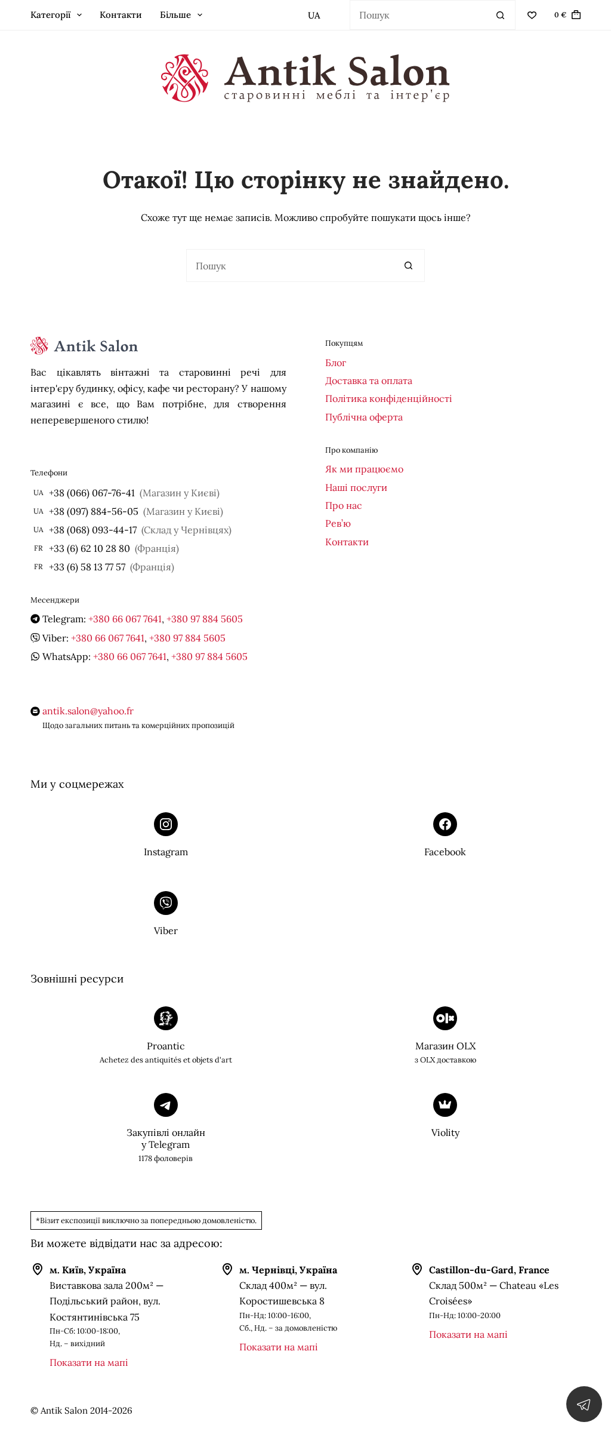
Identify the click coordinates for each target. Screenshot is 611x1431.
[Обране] (531, 15)
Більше (175, 14)
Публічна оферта (364, 417)
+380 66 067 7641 (125, 619)
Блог (335, 363)
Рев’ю (338, 523)
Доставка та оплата (368, 380)
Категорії (50, 14)
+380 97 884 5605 (204, 619)
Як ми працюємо (364, 469)
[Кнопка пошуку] (501, 15)
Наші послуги (356, 487)
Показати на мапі (89, 1362)
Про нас (343, 505)
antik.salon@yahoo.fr (88, 711)
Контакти (121, 14)
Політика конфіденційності (388, 398)
